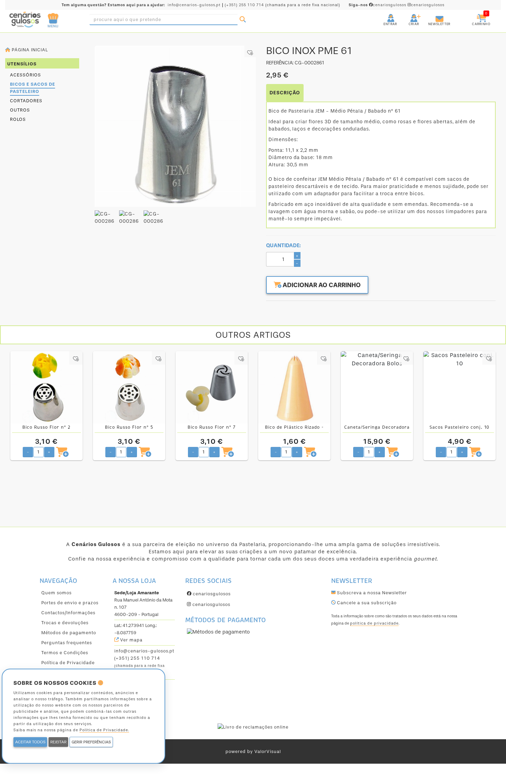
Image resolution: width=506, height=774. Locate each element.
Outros (20, 110)
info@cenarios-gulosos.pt (194, 5)
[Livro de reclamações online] (253, 726)
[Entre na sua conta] (384, 15)
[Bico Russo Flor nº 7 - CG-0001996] (212, 387)
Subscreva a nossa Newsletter (371, 592)
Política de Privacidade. (104, 730)
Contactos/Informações (68, 612)
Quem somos (56, 592)
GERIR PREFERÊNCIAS (91, 742)
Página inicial (29, 49)
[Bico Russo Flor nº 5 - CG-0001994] (129, 387)
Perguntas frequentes (66, 642)
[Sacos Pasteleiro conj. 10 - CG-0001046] (459, 387)
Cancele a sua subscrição (366, 602)
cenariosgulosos (378, 5)
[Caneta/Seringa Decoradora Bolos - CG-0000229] (377, 387)
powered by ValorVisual (253, 751)
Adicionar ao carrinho (321, 285)
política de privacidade (374, 623)
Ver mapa (131, 639)
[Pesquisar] (243, 19)
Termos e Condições (64, 652)
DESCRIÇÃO (285, 93)
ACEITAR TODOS (30, 742)
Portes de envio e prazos (69, 602)
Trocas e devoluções (64, 622)
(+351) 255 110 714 (244, 5)
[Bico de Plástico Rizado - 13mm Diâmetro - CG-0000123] (294, 387)
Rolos (18, 119)
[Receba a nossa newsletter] (433, 15)
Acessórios (25, 74)
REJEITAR (58, 742)
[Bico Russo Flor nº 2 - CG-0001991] (46, 387)
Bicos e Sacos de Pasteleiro (32, 88)
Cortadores (26, 100)
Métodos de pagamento (68, 632)
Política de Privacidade (68, 662)
